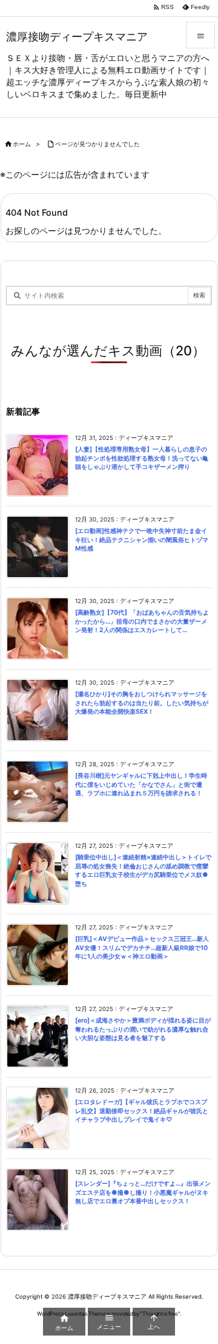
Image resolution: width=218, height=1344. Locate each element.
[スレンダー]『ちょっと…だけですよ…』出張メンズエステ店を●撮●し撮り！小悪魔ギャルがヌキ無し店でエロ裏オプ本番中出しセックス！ (143, 1192)
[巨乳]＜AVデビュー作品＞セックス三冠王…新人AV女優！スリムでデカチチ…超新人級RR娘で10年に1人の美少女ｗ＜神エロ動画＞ (142, 947)
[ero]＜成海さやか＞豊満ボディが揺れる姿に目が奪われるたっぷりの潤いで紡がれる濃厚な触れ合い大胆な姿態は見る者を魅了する (143, 1029)
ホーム (22, 144)
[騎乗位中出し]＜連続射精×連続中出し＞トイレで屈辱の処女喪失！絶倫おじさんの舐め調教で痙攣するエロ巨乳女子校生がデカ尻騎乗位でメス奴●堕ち (143, 870)
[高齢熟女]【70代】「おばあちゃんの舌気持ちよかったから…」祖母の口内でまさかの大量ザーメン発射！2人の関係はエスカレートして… (142, 621)
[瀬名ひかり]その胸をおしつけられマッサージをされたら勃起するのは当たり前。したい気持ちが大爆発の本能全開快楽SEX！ (141, 703)
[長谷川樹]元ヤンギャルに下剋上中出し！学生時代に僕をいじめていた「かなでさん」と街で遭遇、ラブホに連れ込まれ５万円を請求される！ (141, 784)
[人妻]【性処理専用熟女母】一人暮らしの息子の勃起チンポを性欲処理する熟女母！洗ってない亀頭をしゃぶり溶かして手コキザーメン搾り (141, 458)
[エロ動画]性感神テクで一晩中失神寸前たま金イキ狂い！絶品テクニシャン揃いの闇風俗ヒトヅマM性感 (141, 539)
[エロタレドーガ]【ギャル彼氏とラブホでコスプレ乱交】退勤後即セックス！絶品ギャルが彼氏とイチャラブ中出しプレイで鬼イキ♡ (141, 1110)
